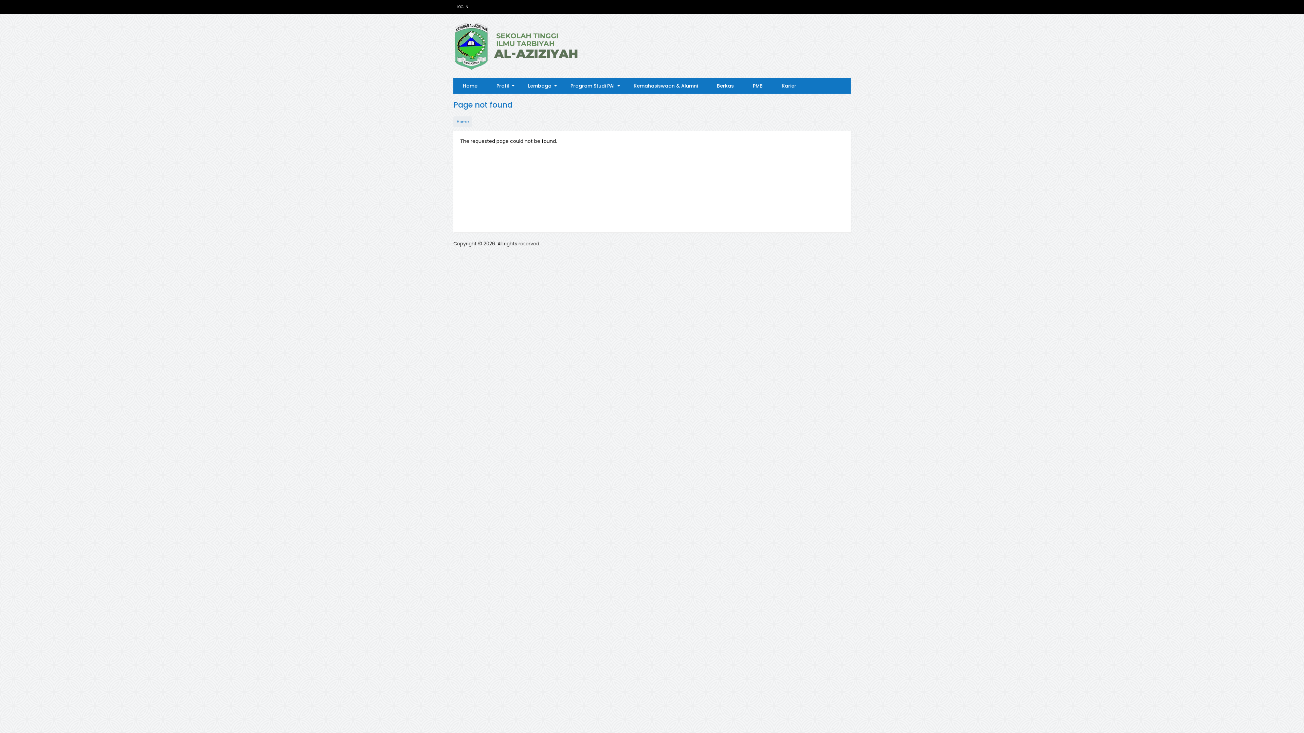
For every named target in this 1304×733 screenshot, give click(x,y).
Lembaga (544, 88)
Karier (789, 85)
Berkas (725, 85)
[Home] (516, 46)
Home (470, 85)
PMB (758, 85)
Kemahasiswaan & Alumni (666, 85)
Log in (462, 7)
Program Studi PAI (597, 88)
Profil (507, 88)
